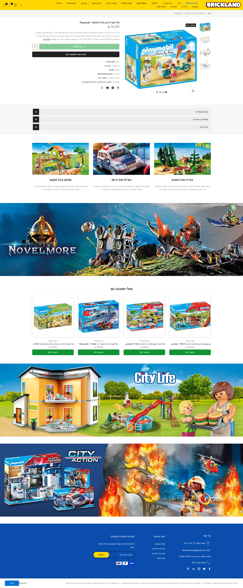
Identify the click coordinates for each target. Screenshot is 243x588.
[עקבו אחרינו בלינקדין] (193, 569)
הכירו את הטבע (182, 180)
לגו (179, 3)
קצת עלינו (161, 558)
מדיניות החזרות (158, 553)
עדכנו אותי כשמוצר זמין (76, 54)
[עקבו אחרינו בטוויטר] (204, 569)
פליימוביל (168, 3)
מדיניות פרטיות (158, 548)
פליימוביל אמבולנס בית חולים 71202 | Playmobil (144, 344)
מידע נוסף (23, 583)
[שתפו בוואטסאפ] (102, 87)
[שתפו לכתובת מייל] (107, 87)
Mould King (127, 3)
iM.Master (71, 3)
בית (209, 13)
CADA (154, 3)
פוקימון (84, 3)
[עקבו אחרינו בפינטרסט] (188, 569)
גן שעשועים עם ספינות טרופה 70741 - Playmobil (190, 344)
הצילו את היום (121, 180)
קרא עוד (46, 39)
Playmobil (110, 61)
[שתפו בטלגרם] (113, 87)
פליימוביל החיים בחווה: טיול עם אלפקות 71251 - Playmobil (48, 344)
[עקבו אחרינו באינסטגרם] (199, 569)
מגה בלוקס (96, 3)
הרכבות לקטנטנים (89, 82)
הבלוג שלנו (161, 6)
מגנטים (195, 6)
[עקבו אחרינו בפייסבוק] (209, 569)
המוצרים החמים (105, 82)
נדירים (184, 6)
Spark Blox (142, 3)
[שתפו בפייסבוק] (118, 87)
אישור (12, 583)
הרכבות (108, 66)
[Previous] (205, 316)
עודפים (174, 6)
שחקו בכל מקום (61, 180)
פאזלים (59, 3)
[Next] (37, 316)
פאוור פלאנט (111, 3)
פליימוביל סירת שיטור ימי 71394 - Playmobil (98, 344)
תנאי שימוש (160, 544)
